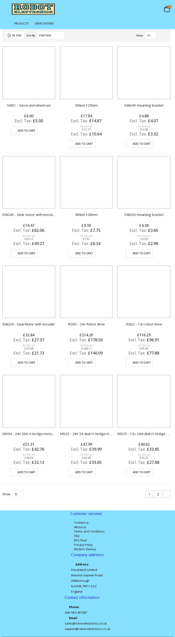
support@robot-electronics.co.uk (87, 629)
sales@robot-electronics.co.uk (86, 623)
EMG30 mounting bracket (144, 214)
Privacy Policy (83, 545)
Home (6, 23)
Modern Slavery (85, 549)
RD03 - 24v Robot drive (86, 324)
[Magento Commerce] (33, 9)
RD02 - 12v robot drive (144, 324)
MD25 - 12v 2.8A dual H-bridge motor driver (143, 433)
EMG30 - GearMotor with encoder (29, 324)
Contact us (81, 522)
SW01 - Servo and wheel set (29, 105)
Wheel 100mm (86, 214)
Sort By (30, 35)
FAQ (77, 536)
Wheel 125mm (86, 105)
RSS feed (80, 540)
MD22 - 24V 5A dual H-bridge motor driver (86, 433)
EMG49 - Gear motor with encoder (28, 214)
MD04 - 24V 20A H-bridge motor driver (28, 433)
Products (21, 23)
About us (80, 527)
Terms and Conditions (89, 531)
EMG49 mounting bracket (144, 105)
